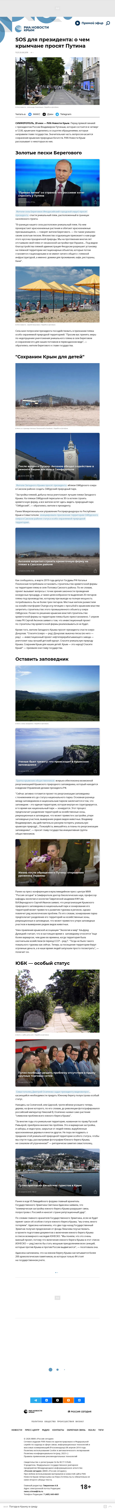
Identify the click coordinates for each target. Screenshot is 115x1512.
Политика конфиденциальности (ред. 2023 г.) (46, 1453)
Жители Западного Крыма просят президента (41, 485)
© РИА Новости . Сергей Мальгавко (27, 325)
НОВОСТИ (17, 1430)
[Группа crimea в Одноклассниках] (68, 1400)
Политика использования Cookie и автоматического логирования (56, 1450)
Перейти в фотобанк (51, 107)
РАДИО (46, 1430)
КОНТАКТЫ (58, 1430)
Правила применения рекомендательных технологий (50, 1456)
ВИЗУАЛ (79, 1421)
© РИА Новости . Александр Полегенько (29, 107)
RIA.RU (92, 1430)
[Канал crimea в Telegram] (35, 1400)
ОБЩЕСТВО (50, 1421)
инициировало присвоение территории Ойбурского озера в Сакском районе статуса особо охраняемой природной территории (57, 518)
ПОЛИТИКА (37, 1421)
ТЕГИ (101, 1430)
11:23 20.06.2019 (21, 52)
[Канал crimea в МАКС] (79, 1400)
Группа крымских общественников (35, 780)
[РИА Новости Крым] (31, 29)
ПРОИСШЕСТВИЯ (65, 1421)
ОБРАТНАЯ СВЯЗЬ (76, 1430)
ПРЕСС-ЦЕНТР (32, 1430)
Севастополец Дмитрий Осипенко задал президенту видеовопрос (52, 1092)
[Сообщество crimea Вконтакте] (46, 1400)
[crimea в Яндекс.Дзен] (57, 1400)
